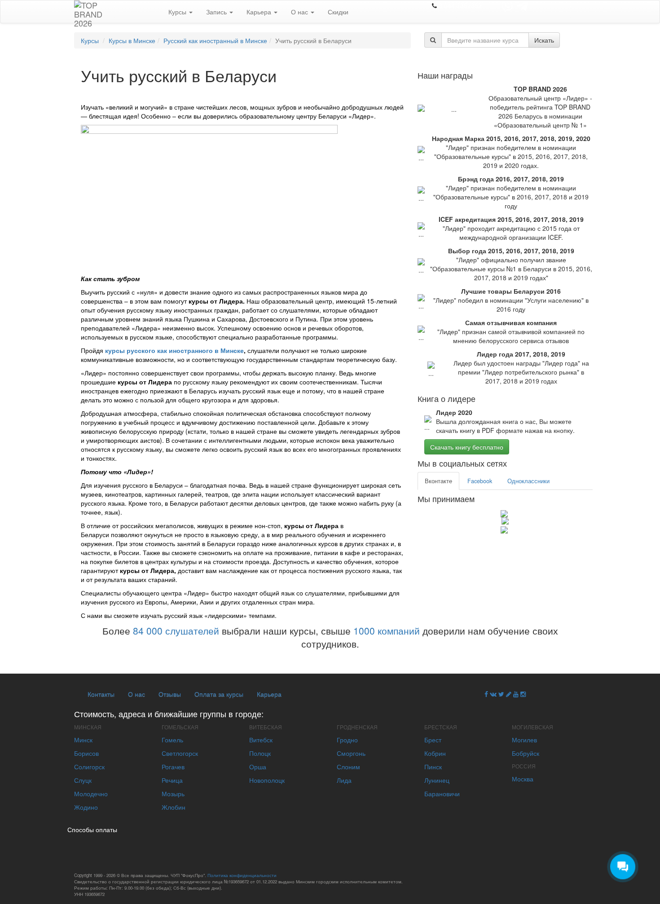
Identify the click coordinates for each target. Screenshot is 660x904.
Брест (432, 739)
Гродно (347, 739)
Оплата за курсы (218, 693)
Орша (257, 766)
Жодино (86, 807)
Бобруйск (525, 753)
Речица (172, 780)
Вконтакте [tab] (438, 481)
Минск (83, 739)
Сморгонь (351, 753)
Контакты (101, 693)
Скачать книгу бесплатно (466, 446)
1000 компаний (386, 630)
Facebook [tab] (479, 481)
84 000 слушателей (176, 630)
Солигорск (89, 766)
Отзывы (169, 693)
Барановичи (442, 793)
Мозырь (173, 793)
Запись (217, 11)
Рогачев (173, 766)
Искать (544, 39)
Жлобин (173, 807)
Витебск (261, 739)
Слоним (348, 766)
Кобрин (435, 753)
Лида (344, 780)
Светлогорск (180, 753)
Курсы (178, 11)
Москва (522, 778)
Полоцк (260, 753)
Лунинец (436, 780)
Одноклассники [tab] (528, 481)
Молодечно (91, 793)
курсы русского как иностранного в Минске (174, 350)
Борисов (86, 753)
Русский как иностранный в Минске (215, 40)
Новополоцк (267, 780)
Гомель (172, 739)
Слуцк (83, 780)
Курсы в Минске (132, 40)
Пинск (433, 766)
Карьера (259, 11)
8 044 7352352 (460, 5)
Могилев (524, 739)
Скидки (338, 11)
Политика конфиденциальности (242, 875)
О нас (300, 11)
